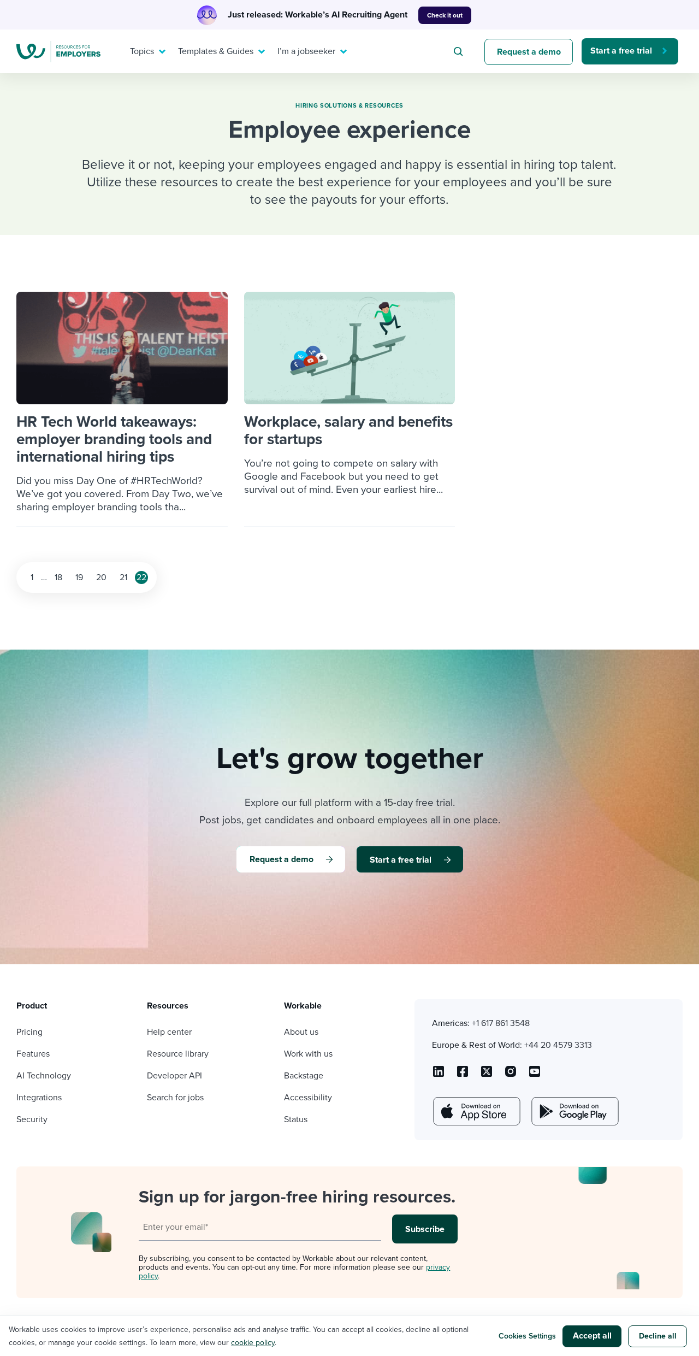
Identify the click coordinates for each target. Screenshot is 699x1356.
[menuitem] (145, 51)
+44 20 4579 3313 (558, 1045)
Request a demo (529, 51)
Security (32, 1119)
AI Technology (43, 1075)
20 (101, 577)
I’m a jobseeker (306, 51)
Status (295, 1119)
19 (79, 577)
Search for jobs (175, 1097)
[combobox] (460, 51)
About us (301, 1032)
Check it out (445, 15)
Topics (142, 51)
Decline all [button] (658, 1336)
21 (123, 577)
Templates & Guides (215, 51)
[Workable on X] (510, 1075)
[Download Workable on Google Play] (574, 1111)
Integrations (39, 1097)
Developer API (174, 1075)
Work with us (308, 1053)
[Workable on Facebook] (462, 1075)
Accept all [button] (592, 1335)
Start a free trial (621, 50)
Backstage (303, 1075)
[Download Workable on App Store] (475, 1111)
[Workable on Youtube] (486, 1075)
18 (58, 577)
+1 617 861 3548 (501, 1023)
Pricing (29, 1032)
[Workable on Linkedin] (438, 1075)
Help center (169, 1032)
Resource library (178, 1053)
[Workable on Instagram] (534, 1075)
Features (33, 1053)
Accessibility (308, 1097)
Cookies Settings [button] (527, 1336)
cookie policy (253, 1342)
